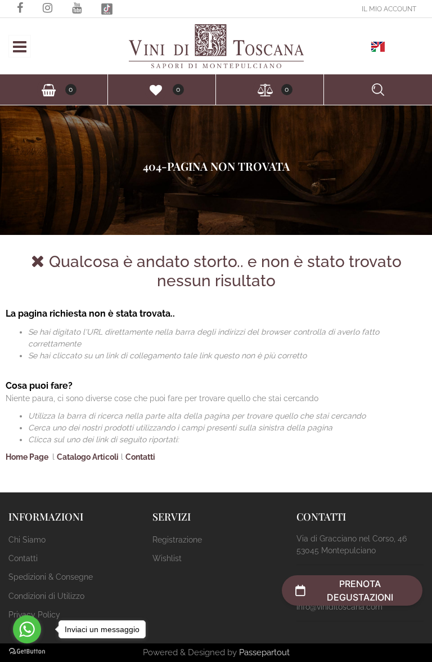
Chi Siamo (27, 539)
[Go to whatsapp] (27, 629)
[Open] (19, 49)
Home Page (28, 456)
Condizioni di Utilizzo (46, 596)
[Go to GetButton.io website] (27, 650)
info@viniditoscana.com (339, 606)
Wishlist (167, 558)
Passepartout (264, 652)
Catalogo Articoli (88, 456)
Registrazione (177, 539)
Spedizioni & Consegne (50, 576)
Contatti (140, 456)
